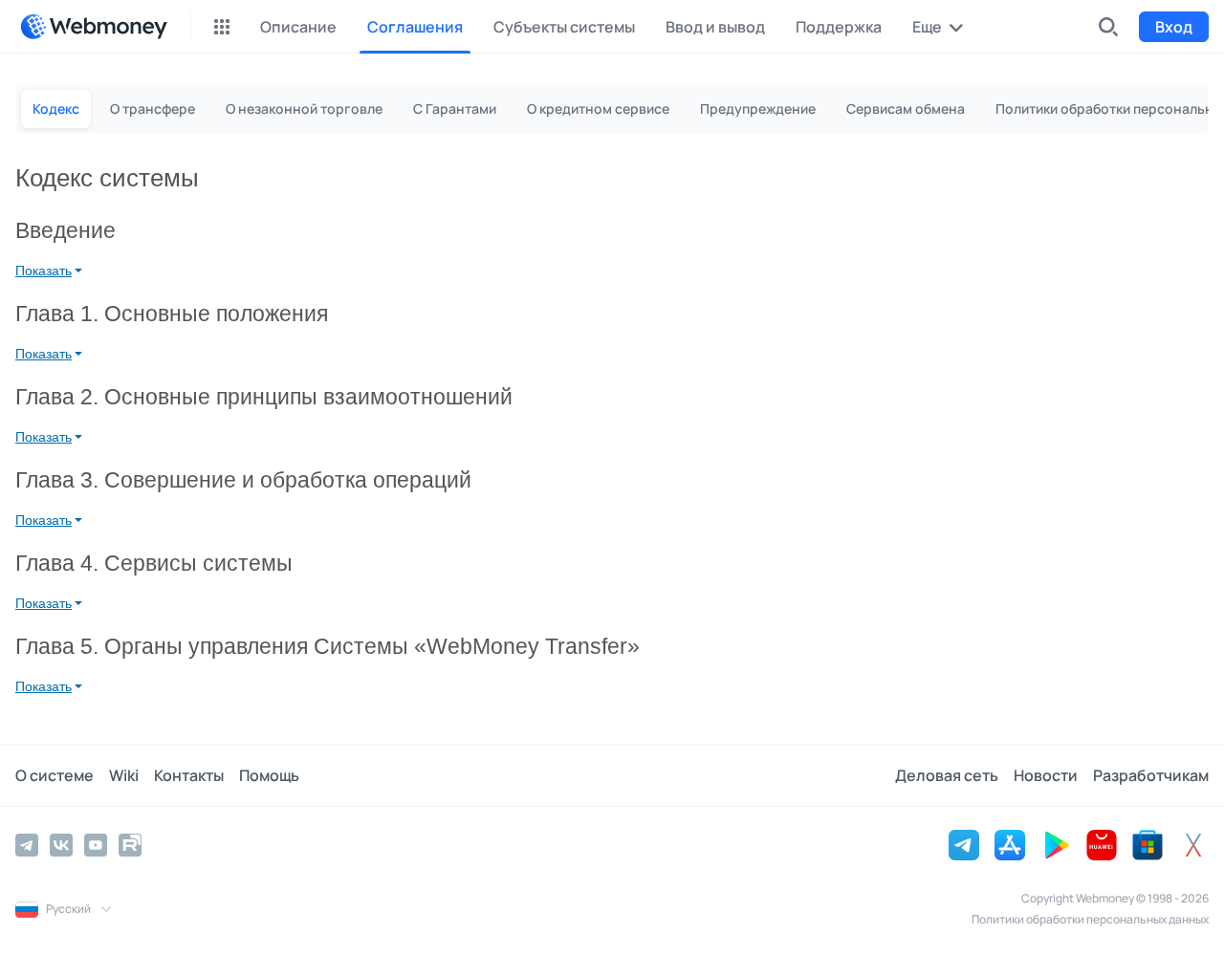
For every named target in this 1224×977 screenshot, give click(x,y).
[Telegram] (26, 845)
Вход (1173, 26)
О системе (54, 775)
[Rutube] (130, 845)
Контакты (189, 775)
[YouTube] (95, 845)
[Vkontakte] (61, 845)
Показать (43, 270)
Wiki (124, 775)
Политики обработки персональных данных (1090, 919)
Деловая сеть (946, 775)
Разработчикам (1151, 775)
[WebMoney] (93, 27)
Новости (1046, 775)
